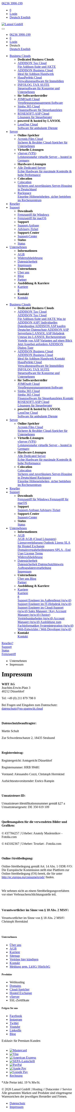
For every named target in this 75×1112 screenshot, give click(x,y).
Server (14, 131)
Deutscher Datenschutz (32, 329)
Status (5, 650)
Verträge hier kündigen (24, 959)
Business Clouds (20, 56)
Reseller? (7, 643)
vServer (14, 996)
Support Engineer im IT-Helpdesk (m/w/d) (44, 604)
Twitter (14, 1023)
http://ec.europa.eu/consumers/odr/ (23, 877)
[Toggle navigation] (3, 28)
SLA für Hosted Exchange (44, 544)
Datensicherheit (27, 560)
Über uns (15, 945)
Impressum (16, 1107)
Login (13, 13)
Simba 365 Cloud (29, 391)
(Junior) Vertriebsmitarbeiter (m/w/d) (36, 616)
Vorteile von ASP (29, 340)
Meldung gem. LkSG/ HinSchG (30, 966)
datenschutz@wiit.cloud (22, 708)
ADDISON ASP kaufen (50, 326)
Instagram (16, 1019)
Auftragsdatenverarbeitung (34, 568)
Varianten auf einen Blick (56, 340)
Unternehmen (18, 247)
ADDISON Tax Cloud (32, 311)
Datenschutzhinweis (50, 564)
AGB (21, 535)
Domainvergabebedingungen (36, 549)
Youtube (15, 1026)
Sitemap (15, 955)
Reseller (15, 203)
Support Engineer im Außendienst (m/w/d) (44, 600)
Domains (15, 986)
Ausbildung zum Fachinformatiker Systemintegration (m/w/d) (45, 623)
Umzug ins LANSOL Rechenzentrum (42, 337)
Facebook (16, 1016)
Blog (13, 1034)
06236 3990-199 (12, 3)
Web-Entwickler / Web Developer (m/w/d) (44, 629)
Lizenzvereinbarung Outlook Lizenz (41, 542)
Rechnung (16, 1075)
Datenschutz (17, 1103)
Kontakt (60, 358)
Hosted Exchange (21, 993)
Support (15, 207)
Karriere (23, 589)
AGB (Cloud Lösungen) (40, 539)
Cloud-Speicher (19, 989)
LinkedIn (15, 1030)
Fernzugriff (9, 654)
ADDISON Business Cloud (35, 351)
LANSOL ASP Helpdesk (48, 333)
